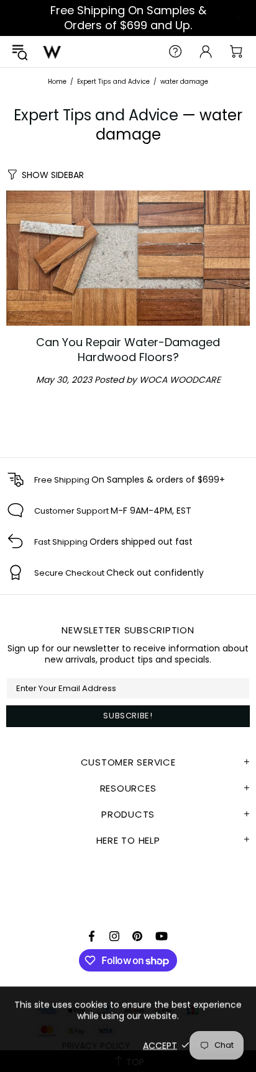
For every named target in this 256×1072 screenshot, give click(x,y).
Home (57, 81)
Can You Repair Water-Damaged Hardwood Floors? (128, 350)
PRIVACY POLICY (96, 1045)
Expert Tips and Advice (113, 81)
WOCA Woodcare (52, 51)
